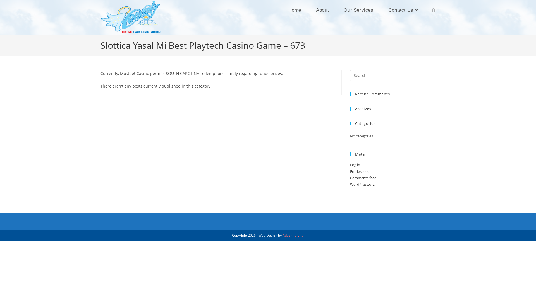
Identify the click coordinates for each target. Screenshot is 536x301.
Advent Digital (293, 235)
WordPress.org (362, 184)
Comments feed (363, 177)
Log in (355, 164)
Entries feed (360, 171)
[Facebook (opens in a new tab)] (433, 10)
